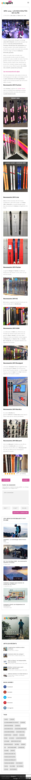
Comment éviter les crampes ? (16, 654)
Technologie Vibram (9, 763)
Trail (24, 655)
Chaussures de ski (8, 728)
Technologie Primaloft (10, 760)
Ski (22, 15)
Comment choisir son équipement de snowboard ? (14, 605)
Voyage (6, 769)
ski (5, 747)
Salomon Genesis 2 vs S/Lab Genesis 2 (18, 673)
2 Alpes (6, 719)
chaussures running (9, 731)
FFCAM (5, 738)
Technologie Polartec (9, 756)
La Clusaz (11, 738)
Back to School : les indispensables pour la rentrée (17, 661)
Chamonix (17, 725)
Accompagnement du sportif (11, 722)
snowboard (21, 747)
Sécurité (13, 750)
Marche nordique (8, 744)
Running (20, 655)
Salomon (10, 676)
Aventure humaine (8, 725)
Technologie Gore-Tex (9, 753)
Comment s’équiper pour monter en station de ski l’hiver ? (13, 583)
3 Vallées (12, 719)
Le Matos (18, 15)
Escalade (22, 735)
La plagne (6, 741)
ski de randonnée (12, 747)
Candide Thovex (21, 88)
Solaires (6, 750)
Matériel (17, 744)
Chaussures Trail (20, 731)
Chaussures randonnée (20, 728)
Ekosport (13, 776)
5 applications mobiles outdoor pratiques (16, 648)
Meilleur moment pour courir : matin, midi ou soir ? (16, 667)
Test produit (19, 763)
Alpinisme (22, 722)
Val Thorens (20, 766)
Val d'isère (12, 766)
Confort (15, 735)
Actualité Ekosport (18, 663)
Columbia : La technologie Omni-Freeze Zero (14, 540)
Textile (6, 766)
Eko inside (13, 15)
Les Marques (21, 675)
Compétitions (7, 735)
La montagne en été (21, 738)
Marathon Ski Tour (16, 741)
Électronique (13, 769)
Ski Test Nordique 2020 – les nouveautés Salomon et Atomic (15, 561)
